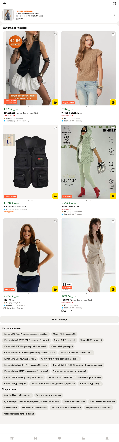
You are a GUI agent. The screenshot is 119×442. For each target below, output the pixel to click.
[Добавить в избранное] (55, 34)
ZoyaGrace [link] (9, 113)
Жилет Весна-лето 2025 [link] (15, 206)
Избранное (59, 438)
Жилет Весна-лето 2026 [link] (21, 113)
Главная (12, 438)
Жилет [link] (72, 113)
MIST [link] (6, 300)
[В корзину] (55, 102)
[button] (4, 3)
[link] (26, 334)
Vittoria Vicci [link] (69, 113)
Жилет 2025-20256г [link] (71, 206)
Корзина (83, 438)
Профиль (107, 438)
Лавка (36, 438)
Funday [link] (65, 300)
